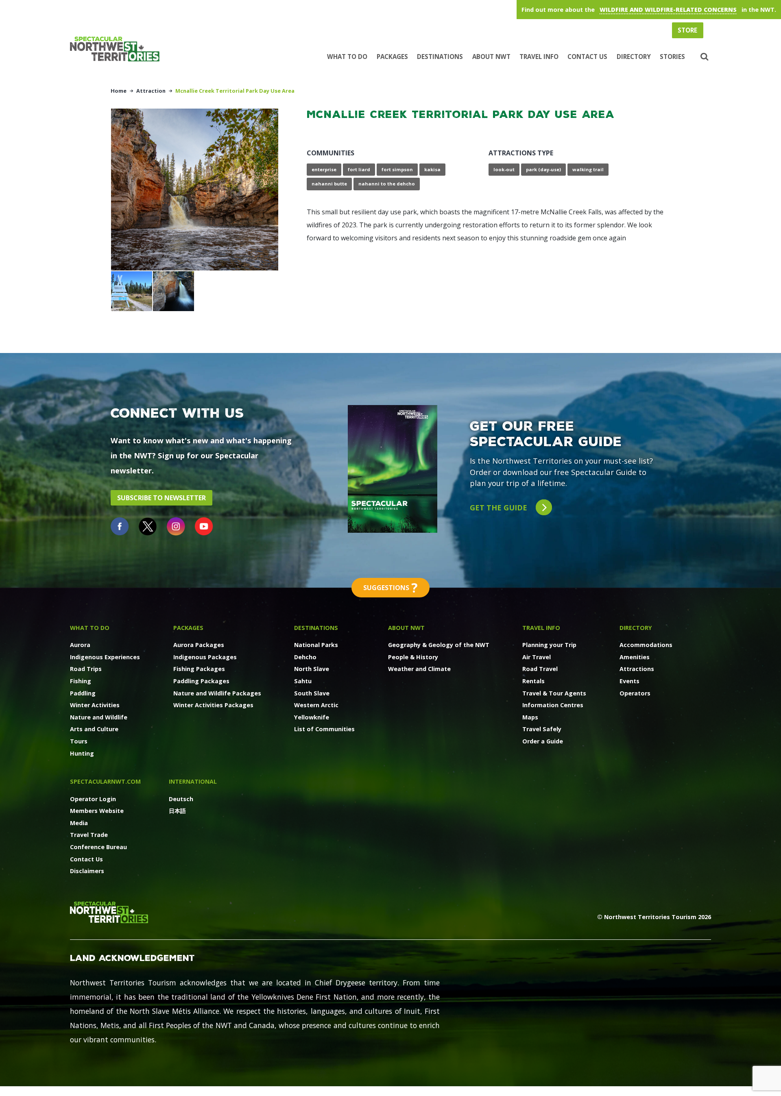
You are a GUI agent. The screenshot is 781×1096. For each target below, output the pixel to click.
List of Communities (324, 729)
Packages (392, 56)
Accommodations (646, 645)
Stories (672, 56)
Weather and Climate (419, 669)
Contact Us (587, 56)
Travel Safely (541, 729)
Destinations (440, 56)
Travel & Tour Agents (554, 693)
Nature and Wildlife (98, 717)
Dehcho (305, 657)
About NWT (491, 56)
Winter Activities (95, 705)
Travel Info (538, 56)
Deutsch (181, 799)
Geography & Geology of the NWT (438, 645)
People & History (413, 657)
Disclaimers (87, 871)
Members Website (97, 811)
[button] (703, 57)
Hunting (82, 753)
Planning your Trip (549, 645)
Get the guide (499, 507)
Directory (634, 56)
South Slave (311, 693)
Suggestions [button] (390, 587)
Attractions (637, 669)
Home (119, 90)
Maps (530, 717)
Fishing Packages (199, 669)
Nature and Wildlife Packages (217, 693)
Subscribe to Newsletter (161, 497)
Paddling (83, 693)
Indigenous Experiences (105, 657)
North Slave (311, 669)
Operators (635, 693)
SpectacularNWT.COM (105, 781)
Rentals (533, 681)
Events (629, 681)
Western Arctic (316, 705)
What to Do (347, 56)
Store (687, 30)
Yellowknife (311, 717)
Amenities (635, 657)
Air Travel (536, 657)
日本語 (177, 811)
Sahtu (303, 681)
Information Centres (552, 705)
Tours (78, 741)
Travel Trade (89, 835)
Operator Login (93, 799)
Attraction (151, 90)
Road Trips (86, 669)
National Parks (316, 645)
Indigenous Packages (205, 657)
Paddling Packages (201, 681)
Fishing (80, 681)
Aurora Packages (198, 645)
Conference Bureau (98, 847)
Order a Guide (542, 741)
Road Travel (540, 669)
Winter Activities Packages (213, 705)
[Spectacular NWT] (118, 49)
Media (79, 823)
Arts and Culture (94, 729)
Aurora (80, 645)
